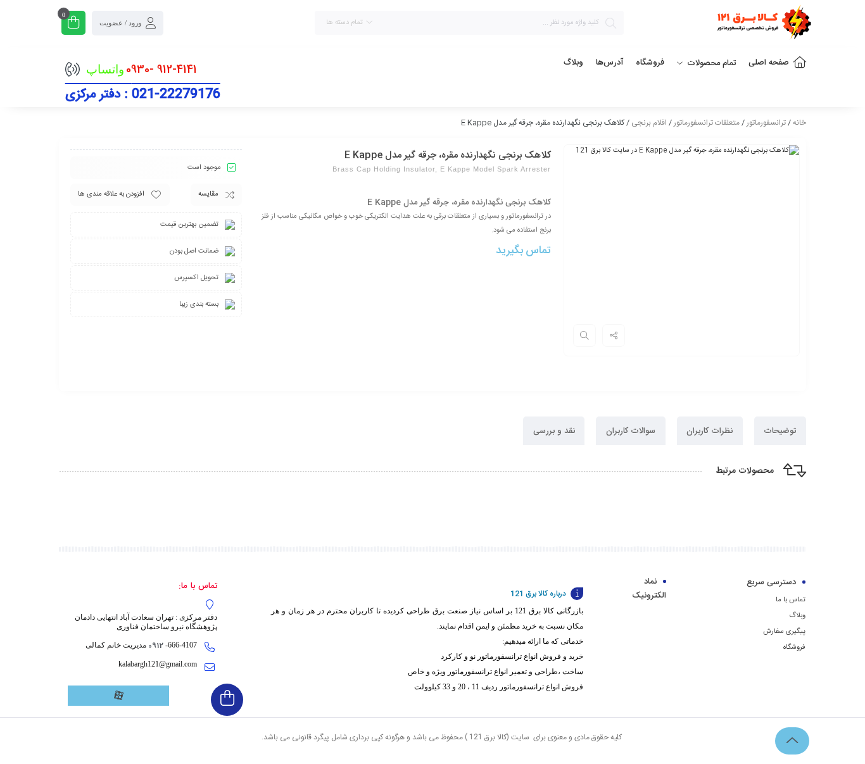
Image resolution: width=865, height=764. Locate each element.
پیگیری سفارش (784, 631)
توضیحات (780, 431)
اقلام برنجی (649, 122)
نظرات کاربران (709, 431)
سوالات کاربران (630, 431)
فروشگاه (794, 647)
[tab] (780, 430)
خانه (799, 122)
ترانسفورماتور (766, 122)
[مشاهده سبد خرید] (73, 24)
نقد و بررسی (554, 431)
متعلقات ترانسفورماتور (707, 122)
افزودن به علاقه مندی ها (111, 194)
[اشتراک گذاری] (613, 335)
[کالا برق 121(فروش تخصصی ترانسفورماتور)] (761, 24)
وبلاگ (797, 616)
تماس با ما (790, 600)
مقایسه (208, 194)
